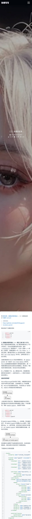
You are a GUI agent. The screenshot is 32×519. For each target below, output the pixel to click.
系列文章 (5, 316)
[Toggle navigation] (29, 2)
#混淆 (4, 318)
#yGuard (8, 318)
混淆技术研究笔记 (12, 316)
